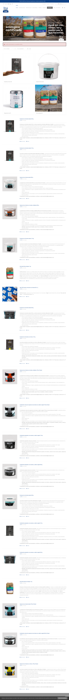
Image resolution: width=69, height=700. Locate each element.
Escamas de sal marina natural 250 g (26, 118)
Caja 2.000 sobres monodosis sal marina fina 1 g (29, 287)
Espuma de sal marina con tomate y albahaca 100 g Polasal (31, 370)
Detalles (28, 141)
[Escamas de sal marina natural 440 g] (9, 501)
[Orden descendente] (15, 49)
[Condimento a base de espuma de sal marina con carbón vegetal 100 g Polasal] (9, 411)
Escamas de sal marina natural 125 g (26, 148)
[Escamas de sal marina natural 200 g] (9, 314)
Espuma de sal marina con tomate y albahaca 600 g (29, 205)
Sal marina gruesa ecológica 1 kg (26, 581)
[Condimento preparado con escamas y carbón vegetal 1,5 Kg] (9, 442)
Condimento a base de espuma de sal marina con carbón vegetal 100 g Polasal (34, 404)
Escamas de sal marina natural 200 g (26, 307)
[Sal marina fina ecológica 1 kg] (9, 273)
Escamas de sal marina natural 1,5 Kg (27, 238)
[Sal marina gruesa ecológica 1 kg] (9, 588)
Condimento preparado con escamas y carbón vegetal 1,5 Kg (31, 435)
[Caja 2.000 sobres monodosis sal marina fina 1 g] (9, 294)
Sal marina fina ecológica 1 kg (25, 266)
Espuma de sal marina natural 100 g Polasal (28, 604)
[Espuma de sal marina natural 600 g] (9, 184)
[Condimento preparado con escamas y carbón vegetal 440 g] (9, 471)
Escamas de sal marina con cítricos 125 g (27, 336)
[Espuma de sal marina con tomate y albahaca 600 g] (9, 211)
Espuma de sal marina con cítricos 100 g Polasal (29, 663)
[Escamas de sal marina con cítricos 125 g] (9, 343)
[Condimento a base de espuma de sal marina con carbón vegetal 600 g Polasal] (9, 640)
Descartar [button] (47, 1)
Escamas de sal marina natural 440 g (26, 495)
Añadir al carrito (22, 141)
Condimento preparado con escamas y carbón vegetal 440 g (31, 464)
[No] (67, 698)
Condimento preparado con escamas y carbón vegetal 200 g (31, 552)
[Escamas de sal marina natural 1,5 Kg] (9, 245)
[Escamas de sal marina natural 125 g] (9, 154)
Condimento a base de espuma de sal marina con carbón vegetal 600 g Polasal (34, 633)
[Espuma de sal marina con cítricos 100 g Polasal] (9, 670)
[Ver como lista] (30, 49)
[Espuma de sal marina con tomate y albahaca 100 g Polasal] (9, 376)
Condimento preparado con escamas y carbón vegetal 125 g (31, 523)
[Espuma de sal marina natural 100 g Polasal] (9, 610)
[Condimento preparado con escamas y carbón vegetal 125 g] (9, 529)
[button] (64, 7)
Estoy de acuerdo (62, 698)
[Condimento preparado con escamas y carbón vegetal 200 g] (9, 559)
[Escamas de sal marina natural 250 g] (9, 125)
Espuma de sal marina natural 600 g (26, 177)
